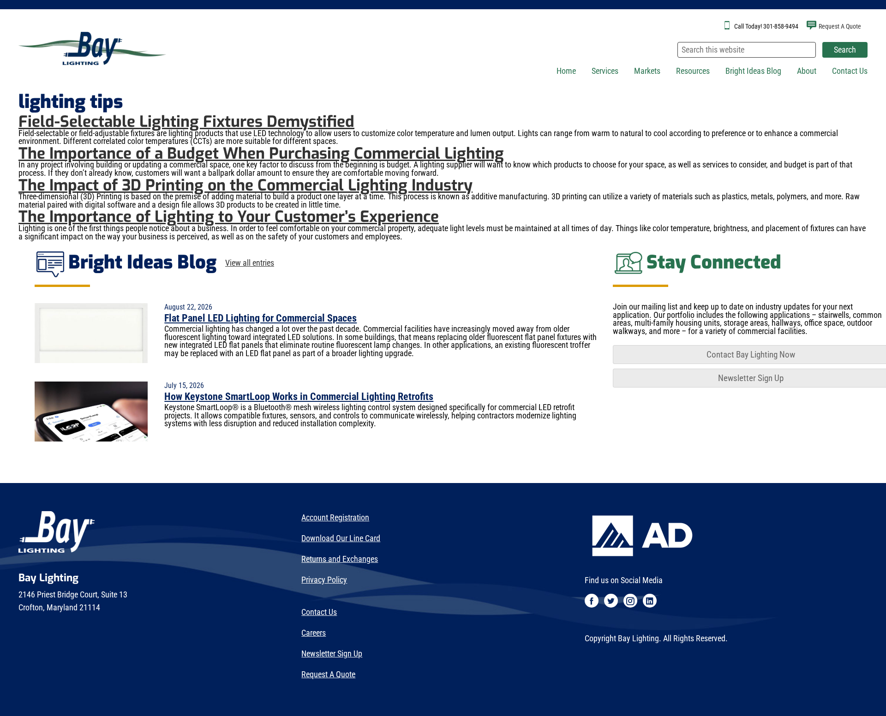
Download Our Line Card (340, 538)
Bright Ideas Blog (753, 71)
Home (566, 71)
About (806, 71)
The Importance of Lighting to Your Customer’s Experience (228, 216)
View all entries (249, 263)
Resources (693, 71)
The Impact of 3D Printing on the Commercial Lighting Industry (245, 185)
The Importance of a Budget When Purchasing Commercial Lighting (261, 153)
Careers (313, 633)
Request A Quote (840, 26)
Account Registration (335, 517)
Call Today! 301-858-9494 (766, 26)
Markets (647, 71)
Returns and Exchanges (339, 559)
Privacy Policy (324, 580)
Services (605, 71)
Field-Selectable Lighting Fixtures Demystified (186, 121)
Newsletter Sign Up (331, 653)
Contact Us (850, 71)
